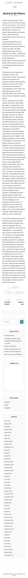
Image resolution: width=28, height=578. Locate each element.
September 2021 (9, 447)
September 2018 (9, 529)
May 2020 (7, 482)
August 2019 (7, 503)
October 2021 (8, 444)
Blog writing (15, 287)
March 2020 (7, 488)
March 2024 (7, 432)
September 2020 (9, 470)
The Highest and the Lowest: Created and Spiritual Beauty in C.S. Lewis (13, 341)
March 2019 (7, 514)
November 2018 (8, 523)
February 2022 (8, 441)
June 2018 (7, 538)
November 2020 (8, 465)
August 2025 (7, 424)
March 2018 (7, 546)
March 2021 (7, 459)
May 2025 (7, 427)
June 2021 (7, 450)
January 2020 (8, 491)
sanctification (19, 292)
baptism (9, 292)
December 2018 (8, 520)
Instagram (7, 408)
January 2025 (8, 429)
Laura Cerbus (14, 2)
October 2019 (8, 500)
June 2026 (7, 421)
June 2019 (7, 508)
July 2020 (6, 476)
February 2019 (8, 517)
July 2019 (6, 505)
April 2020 (7, 485)
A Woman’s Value (9, 335)
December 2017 (8, 555)
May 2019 (7, 511)
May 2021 (7, 453)
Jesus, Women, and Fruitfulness (13, 354)
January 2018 (8, 552)
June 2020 (7, 479)
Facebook (7, 402)
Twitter (6, 405)
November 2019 (8, 497)
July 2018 (6, 535)
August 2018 (7, 532)
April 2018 (7, 543)
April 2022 (7, 438)
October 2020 (8, 467)
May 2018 (7, 541)
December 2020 (8, 462)
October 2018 (8, 526)
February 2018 (8, 549)
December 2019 (8, 494)
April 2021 (7, 456)
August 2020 (7, 473)
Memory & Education (10, 346)
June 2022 (7, 435)
